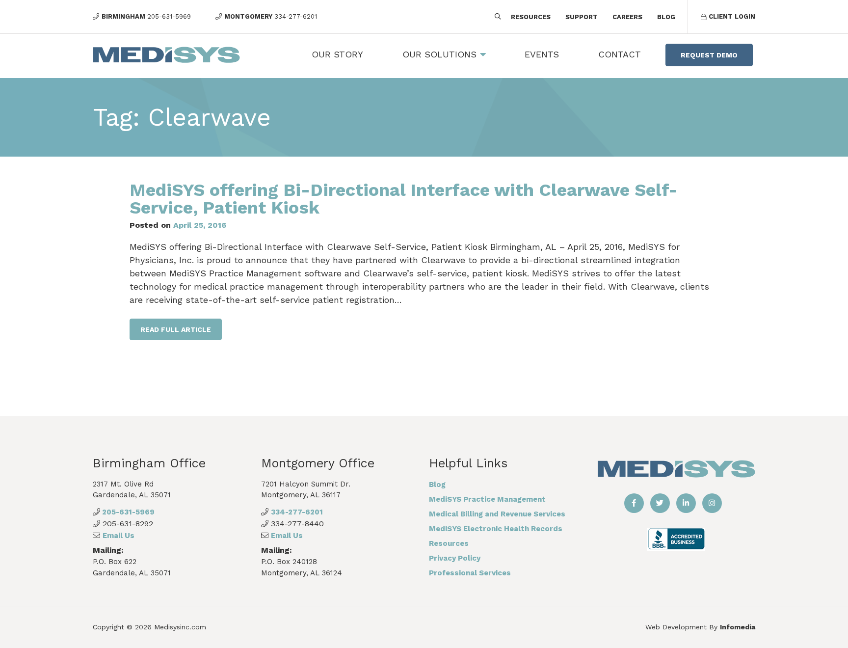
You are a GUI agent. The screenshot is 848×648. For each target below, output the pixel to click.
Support (581, 17)
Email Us (118, 535)
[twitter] (660, 503)
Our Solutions (439, 54)
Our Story (337, 54)
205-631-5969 (127, 512)
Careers (627, 17)
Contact (619, 54)
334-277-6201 (297, 512)
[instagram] (712, 503)
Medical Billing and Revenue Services (497, 514)
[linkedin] (686, 503)
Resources (531, 17)
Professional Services (470, 572)
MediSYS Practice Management (487, 499)
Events (542, 54)
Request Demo (709, 55)
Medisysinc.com (180, 627)
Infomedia (737, 627)
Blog (666, 17)
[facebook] (634, 503)
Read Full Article (175, 329)
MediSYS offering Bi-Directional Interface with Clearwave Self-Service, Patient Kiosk (404, 199)
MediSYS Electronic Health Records (495, 528)
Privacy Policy (454, 558)
